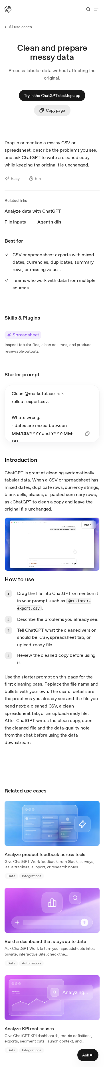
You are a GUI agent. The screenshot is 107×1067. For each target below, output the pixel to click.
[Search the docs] (88, 9)
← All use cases (18, 27)
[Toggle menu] (96, 9)
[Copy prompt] (87, 433)
